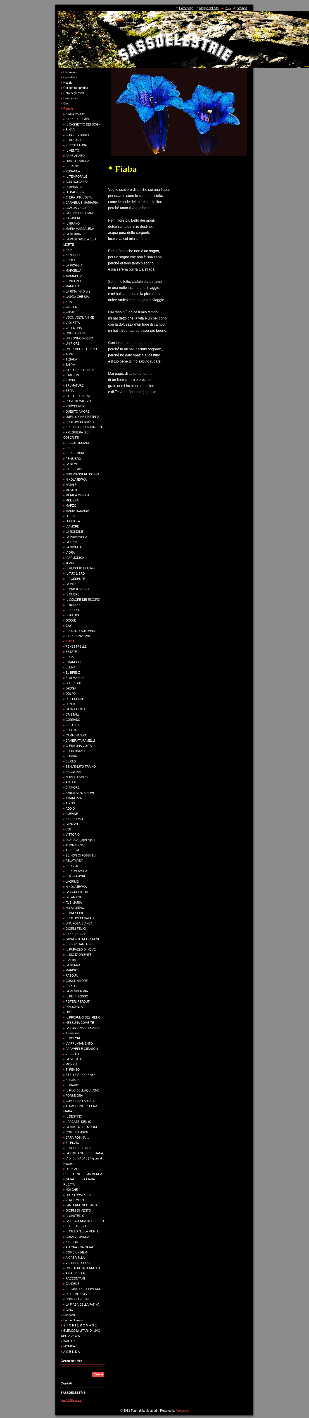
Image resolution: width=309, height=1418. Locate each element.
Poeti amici (70, 98)
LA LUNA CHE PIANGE (81, 213)
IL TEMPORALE (76, 176)
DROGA (71, 688)
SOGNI (70, 380)
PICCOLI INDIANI (77, 443)
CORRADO (73, 719)
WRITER (71, 307)
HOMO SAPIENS (77, 1299)
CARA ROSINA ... (77, 1137)
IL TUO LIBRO (75, 573)
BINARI (71, 129)
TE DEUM (72, 850)
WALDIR (69, 1341)
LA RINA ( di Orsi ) (78, 291)
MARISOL (72, 970)
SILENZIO (72, 1143)
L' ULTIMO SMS (76, 1294)
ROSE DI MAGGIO (78, 401)
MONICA (71, 1064)
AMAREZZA (74, 798)
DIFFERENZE (75, 699)
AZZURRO (73, 255)
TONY (70, 354)
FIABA (70, 641)
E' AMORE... (74, 787)
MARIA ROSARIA (77, 511)
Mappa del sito (209, 8)
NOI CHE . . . (74, 1189)
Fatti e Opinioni (73, 1320)
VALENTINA (74, 328)
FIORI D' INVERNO (78, 636)
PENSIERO (73, 458)
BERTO (71, 761)
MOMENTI (73, 490)
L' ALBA (71, 960)
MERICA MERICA (77, 495)
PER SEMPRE (75, 453)
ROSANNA (73, 171)
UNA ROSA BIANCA (79, 923)
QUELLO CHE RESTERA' (83, 417)
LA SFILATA (74, 1059)
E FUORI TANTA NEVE (81, 944)
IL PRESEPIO (75, 913)
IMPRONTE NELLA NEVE (83, 939)
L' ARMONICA (75, 557)
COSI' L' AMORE (77, 980)
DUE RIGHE (74, 683)
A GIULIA (72, 1242)
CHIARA (71, 730)
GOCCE (71, 620)
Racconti (69, 1315)
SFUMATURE (75, 385)
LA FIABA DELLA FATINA (83, 1304)
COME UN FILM (76, 1252)
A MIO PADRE (75, 114)
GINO (69, 1310)
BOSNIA (71, 756)
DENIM (70, 704)
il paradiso (72, 1033)
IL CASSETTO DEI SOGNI (83, 124)
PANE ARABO (75, 155)
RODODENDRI (75, 406)
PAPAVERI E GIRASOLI (82, 1048)
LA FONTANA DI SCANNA (83, 1028)
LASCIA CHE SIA (77, 296)
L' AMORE (72, 526)
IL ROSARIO (74, 140)
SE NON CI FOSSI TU (80, 855)
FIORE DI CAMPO (78, 119)
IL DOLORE (73, 1038)
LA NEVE (72, 464)
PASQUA (72, 975)
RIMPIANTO (74, 187)
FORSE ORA (74, 1095)
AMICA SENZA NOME (80, 793)
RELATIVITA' (74, 860)
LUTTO (70, 516)
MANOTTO (73, 286)
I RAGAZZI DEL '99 (78, 1121)
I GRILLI (71, 986)
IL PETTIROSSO (77, 996)
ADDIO (70, 808)
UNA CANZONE (76, 333)
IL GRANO (73, 223)
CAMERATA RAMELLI (80, 740)
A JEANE (72, 813)
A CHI (69, 250)
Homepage (186, 8)
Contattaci (70, 77)
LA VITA (71, 584)
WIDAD (70, 312)
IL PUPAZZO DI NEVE (81, 949)
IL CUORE (72, 594)
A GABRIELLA (75, 1257)
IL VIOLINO (73, 281)
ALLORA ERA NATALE (81, 1247)
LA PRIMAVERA (76, 537)
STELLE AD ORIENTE (80, 1075)
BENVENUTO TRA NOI (81, 766)
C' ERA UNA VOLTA (79, 746)
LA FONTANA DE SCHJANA (84, 1153)
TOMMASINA (75, 845)
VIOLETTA (73, 322)
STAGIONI (73, 375)
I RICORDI (73, 610)
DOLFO (71, 693)
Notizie (67, 82)
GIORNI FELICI (76, 928)
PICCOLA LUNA (76, 145)
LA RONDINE (74, 531)
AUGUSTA (73, 1080)
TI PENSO (73, 1069)
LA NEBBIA (73, 234)
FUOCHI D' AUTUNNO (80, 631)
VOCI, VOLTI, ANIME (80, 317)
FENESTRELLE (76, 646)
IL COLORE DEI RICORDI (83, 599)
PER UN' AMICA (76, 871)
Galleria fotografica (75, 88)
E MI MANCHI (75, 678)
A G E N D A (71, 1351)
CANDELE (72, 1283)
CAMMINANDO (76, 735)
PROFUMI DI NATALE (80, 422)
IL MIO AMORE (76, 876)
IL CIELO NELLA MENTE (82, 1231)
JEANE (70, 563)
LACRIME (72, 881)
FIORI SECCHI (76, 934)
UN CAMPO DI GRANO (81, 349)
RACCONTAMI (75, 1278)
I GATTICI (72, 615)
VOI (68, 829)
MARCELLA (73, 270)
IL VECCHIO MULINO (80, 568)
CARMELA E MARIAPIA (82, 202)
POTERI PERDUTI (78, 1001)
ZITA (69, 302)
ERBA (70, 657)
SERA (70, 390)
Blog (66, 103)
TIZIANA (71, 359)
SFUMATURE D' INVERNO (83, 1289)
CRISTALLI (73, 714)
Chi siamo (69, 72)
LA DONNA (73, 965)
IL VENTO (72, 150)
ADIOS (70, 803)
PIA (68, 448)
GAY (69, 625)
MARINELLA (74, 276)
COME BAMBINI (77, 1132)
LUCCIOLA (73, 521)
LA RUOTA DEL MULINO (82, 1127)
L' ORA (70, 552)
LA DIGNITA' (74, 547)
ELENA (70, 667)
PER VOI (72, 866)
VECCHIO (72, 1054)
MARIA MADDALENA (80, 228)
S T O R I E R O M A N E (80, 1325)
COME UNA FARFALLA (81, 1101)
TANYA (70, 364)
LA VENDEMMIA (77, 991)
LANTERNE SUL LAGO (81, 1205)
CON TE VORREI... (79, 135)
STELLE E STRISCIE (80, 370)
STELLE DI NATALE (79, 396)
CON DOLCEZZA (77, 182)
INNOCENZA (74, 1007)
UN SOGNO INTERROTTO (83, 1268)
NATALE (71, 484)
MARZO (71, 505)
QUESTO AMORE (78, 411)
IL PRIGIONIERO (77, 589)
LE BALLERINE (76, 192)
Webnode (182, 1410)
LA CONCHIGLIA (77, 892)
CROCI (70, 260)
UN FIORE (73, 343)
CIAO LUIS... (74, 725)
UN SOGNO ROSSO (79, 338)
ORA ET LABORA (77, 161)
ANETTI (71, 782)
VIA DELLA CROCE (79, 1263)
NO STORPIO (75, 908)
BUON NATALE (76, 751)
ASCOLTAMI (74, 772)
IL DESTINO (74, 1116)
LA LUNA (72, 542)
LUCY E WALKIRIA (78, 1195)
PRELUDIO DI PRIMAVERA (84, 427)
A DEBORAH (74, 819)
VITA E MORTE (76, 1200)
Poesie (68, 108)
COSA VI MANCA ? (78, 1237)
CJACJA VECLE (76, 208)
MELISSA (72, 500)
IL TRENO (72, 166)
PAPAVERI (73, 218)
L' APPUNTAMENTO (79, 1043)
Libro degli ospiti (74, 93)
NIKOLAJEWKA (76, 479)
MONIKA (69, 1346)
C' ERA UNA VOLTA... (80, 197)
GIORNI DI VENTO (78, 1210)
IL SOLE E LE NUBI (79, 1148)
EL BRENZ (73, 672)
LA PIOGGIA (74, 265)
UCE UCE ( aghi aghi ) (80, 840)
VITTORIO (73, 834)
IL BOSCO (73, 605)
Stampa (242, 8)
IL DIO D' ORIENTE (79, 954)
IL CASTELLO (75, 1215)
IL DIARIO (72, 1085)
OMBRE (71, 1012)
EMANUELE (74, 662)
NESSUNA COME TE (80, 1022)
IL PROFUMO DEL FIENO (83, 1017)
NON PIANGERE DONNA (83, 474)
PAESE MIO (74, 469)
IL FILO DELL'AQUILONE (82, 1090)
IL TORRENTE (75, 579)
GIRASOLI (73, 824)
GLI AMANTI (74, 897)
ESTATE (71, 651)
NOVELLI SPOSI (77, 777)
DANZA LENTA (76, 709)
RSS (228, 8)
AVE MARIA (74, 902)
